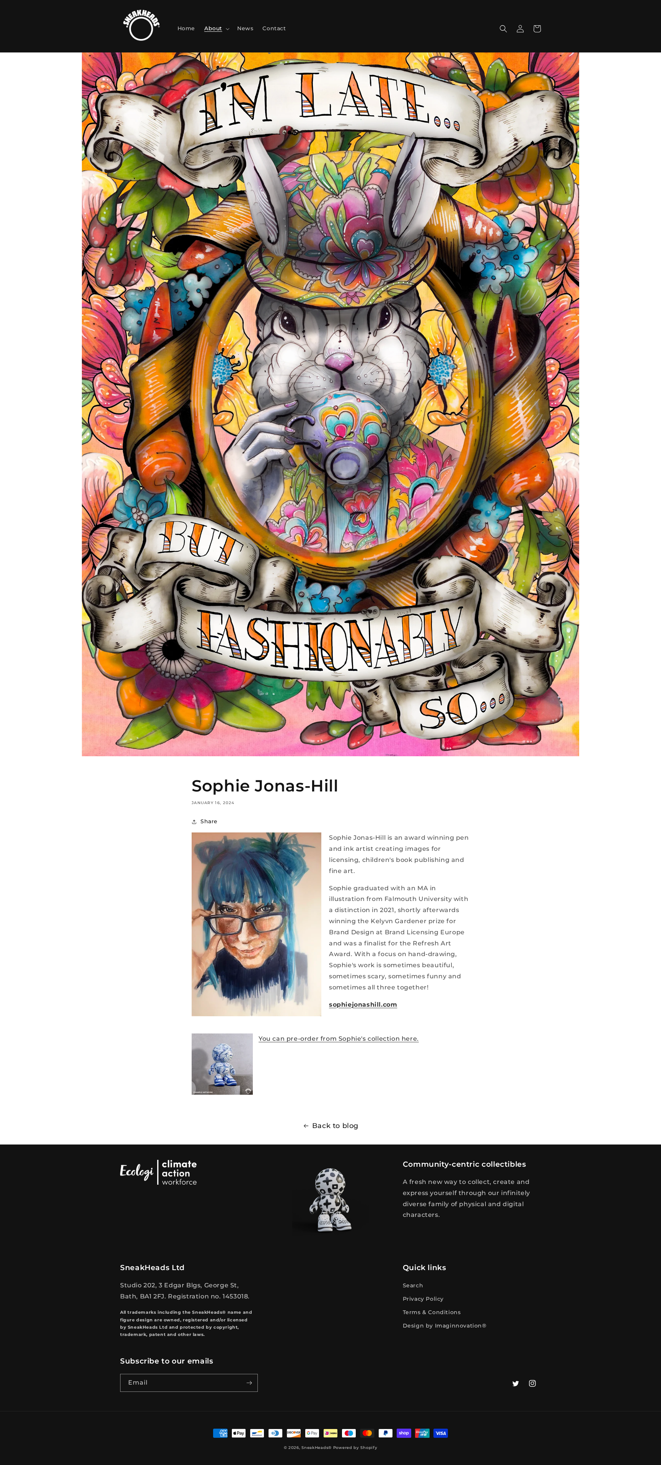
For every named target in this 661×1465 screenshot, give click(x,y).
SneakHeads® (316, 1447)
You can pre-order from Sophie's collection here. (339, 1038)
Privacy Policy (423, 1298)
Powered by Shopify (355, 1447)
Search (413, 1285)
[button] (216, 28)
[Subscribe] (249, 1383)
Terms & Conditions (432, 1312)
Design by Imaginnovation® (445, 1325)
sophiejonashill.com (363, 1004)
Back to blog (335, 1126)
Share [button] (209, 821)
